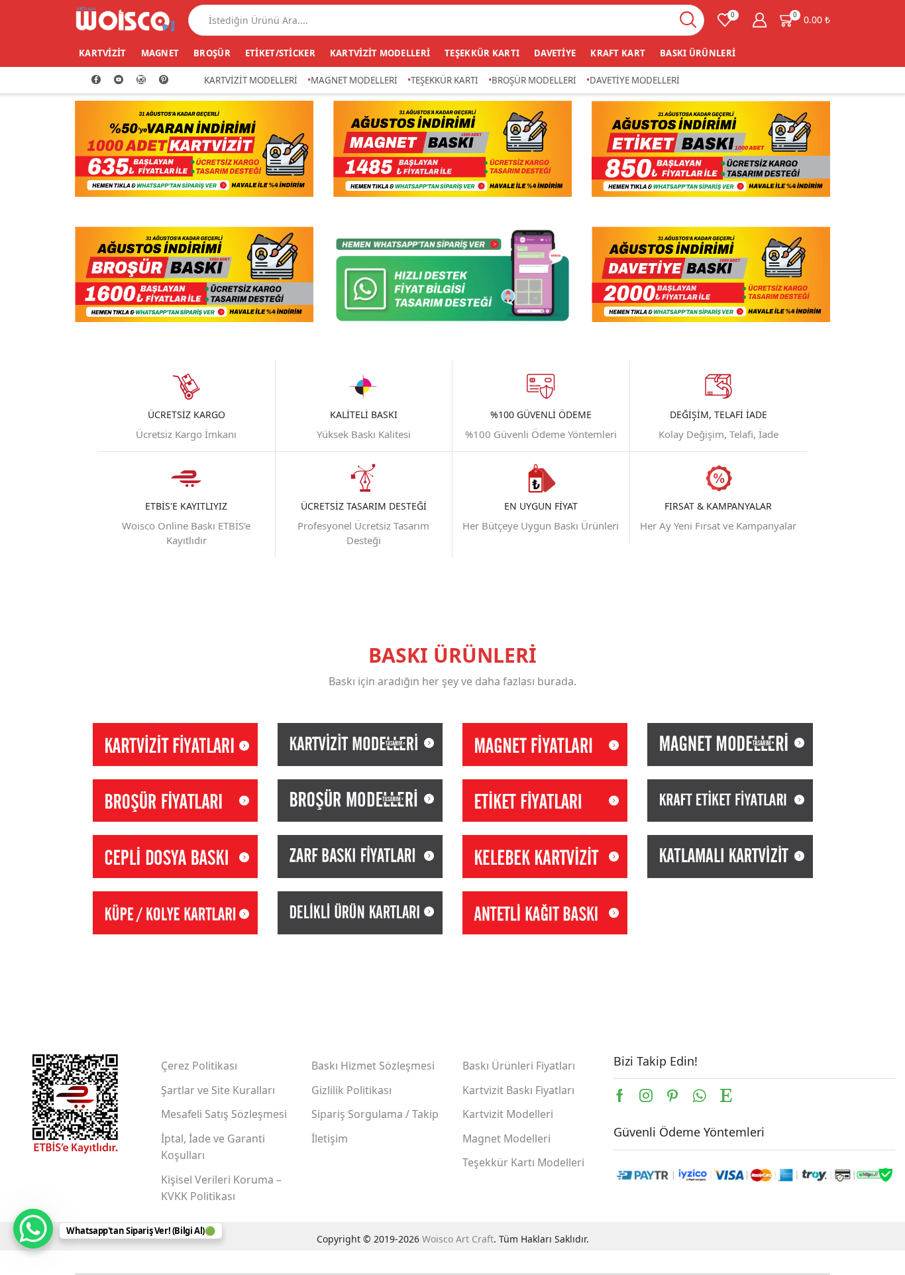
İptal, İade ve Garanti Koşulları (213, 1147)
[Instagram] (141, 80)
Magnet (160, 53)
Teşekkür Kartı (482, 53)
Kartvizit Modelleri (380, 53)
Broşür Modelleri (534, 80)
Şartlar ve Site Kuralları (218, 1090)
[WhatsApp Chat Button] (33, 1228)
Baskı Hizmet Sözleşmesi (373, 1065)
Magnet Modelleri (354, 80)
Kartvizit (103, 53)
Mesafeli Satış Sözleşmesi (224, 1114)
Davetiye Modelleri (635, 80)
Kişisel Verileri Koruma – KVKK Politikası (221, 1188)
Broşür (212, 53)
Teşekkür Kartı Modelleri (523, 1162)
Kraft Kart (617, 53)
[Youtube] (118, 80)
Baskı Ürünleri (697, 53)
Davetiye (555, 53)
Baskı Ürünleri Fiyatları (518, 1065)
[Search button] (689, 20)
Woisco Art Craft (458, 1239)
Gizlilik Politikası (351, 1090)
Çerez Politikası (199, 1065)
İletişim (329, 1138)
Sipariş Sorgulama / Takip (375, 1114)
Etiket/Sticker (280, 53)
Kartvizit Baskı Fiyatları (518, 1090)
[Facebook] (96, 80)
